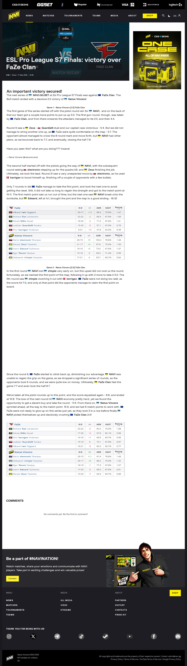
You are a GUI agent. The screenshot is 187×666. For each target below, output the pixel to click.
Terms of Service (131, 659)
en (175, 16)
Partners (120, 600)
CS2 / (8, 75)
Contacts (121, 610)
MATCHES (12, 605)
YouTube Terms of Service (150, 659)
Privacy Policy (117, 659)
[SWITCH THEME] (169, 16)
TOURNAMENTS (15, 610)
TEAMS (10, 615)
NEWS (9, 600)
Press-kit (121, 615)
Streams (66, 610)
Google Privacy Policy (172, 659)
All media (66, 600)
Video (64, 605)
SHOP (175, 593)
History (120, 605)
